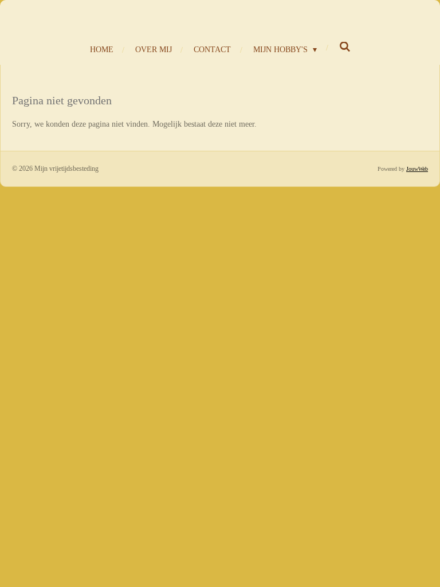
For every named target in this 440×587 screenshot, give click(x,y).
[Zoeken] (345, 47)
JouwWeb (417, 169)
